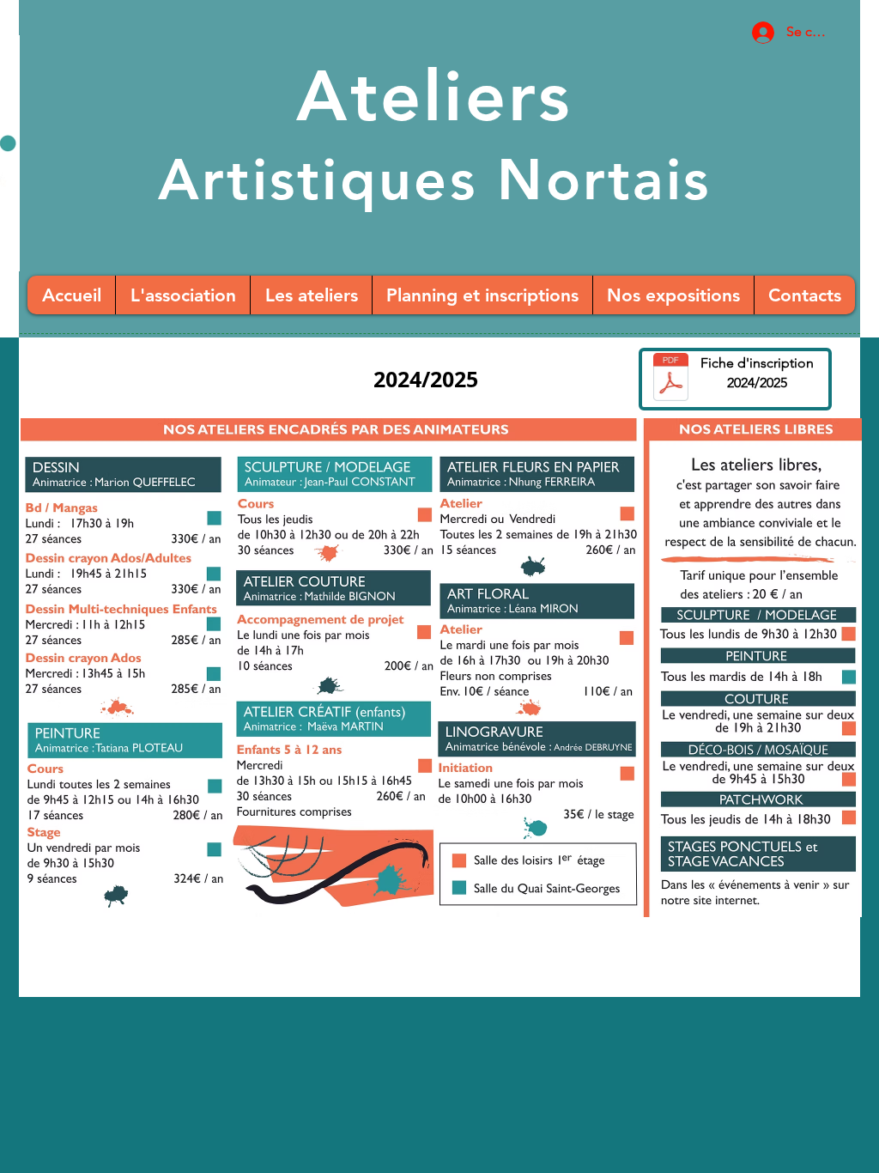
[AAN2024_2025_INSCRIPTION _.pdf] (671, 379)
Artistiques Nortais (435, 179)
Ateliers (434, 96)
